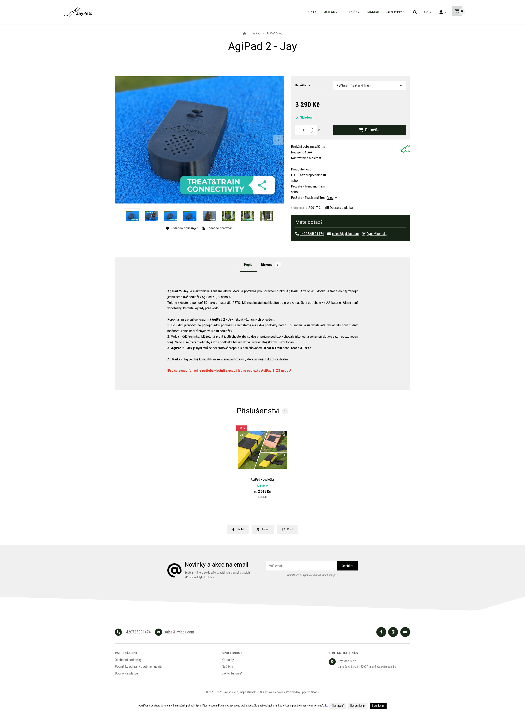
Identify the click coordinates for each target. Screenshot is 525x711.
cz (429, 13)
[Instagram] (393, 632)
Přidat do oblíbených (184, 228)
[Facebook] (381, 632)
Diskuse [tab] (269, 265)
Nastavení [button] (338, 705)
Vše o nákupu (126, 653)
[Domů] (78, 12)
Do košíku (372, 130)
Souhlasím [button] (378, 705)
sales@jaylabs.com (345, 234)
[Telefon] (118, 632)
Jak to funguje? (232, 673)
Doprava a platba (341, 208)
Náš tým (227, 666)
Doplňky (354, 13)
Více (330, 197)
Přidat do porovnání (220, 228)
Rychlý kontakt (377, 234)
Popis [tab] (248, 265)
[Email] (158, 632)
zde (325, 705)
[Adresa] (332, 661)
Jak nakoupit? (394, 12)
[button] (457, 11)
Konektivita (302, 85)
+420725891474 (312, 234)
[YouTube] (405, 632)
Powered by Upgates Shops (302, 692)
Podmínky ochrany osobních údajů (138, 666)
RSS (259, 692)
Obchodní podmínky (128, 660)
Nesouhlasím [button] (357, 705)
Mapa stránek (248, 692)
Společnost (232, 653)
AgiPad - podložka (262, 479)
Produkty (308, 12)
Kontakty (228, 660)
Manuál (373, 12)
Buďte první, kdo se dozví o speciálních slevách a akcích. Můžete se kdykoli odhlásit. (217, 575)
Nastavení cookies (274, 692)
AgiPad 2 (331, 12)
